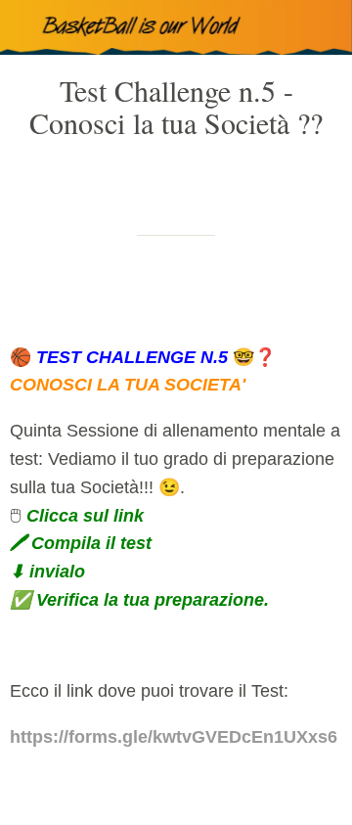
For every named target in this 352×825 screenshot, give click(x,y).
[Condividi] (271, 294)
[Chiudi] (27, 27)
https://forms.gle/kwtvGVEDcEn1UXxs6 (173, 737)
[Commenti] (318, 294)
